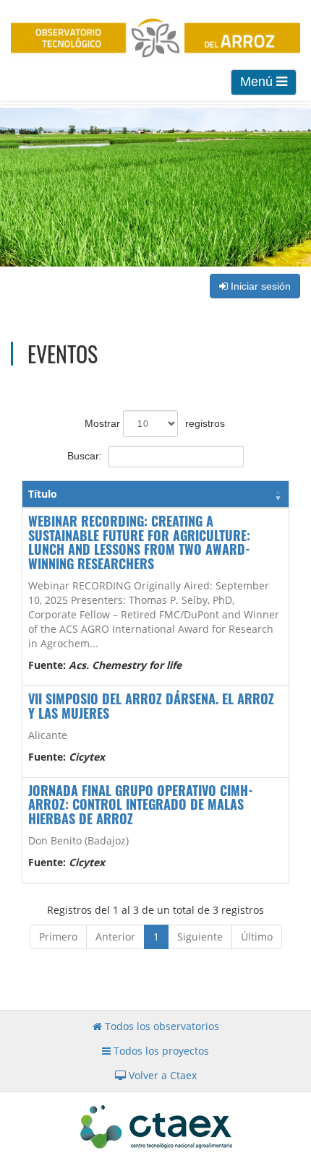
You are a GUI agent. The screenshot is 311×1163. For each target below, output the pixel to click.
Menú (258, 81)
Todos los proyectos (160, 1051)
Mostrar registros (155, 423)
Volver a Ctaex (161, 1075)
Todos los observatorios (160, 1026)
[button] (278, 494)
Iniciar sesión (259, 286)
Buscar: (84, 456)
